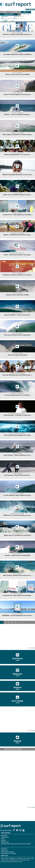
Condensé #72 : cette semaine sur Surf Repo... (17, 214)
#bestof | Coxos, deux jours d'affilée (17, 295)
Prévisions (5, 837)
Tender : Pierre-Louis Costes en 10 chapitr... (17, 254)
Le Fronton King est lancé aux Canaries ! (17, 395)
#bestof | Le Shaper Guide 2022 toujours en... (17, 34)
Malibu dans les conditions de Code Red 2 (17, 535)
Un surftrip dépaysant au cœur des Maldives (17, 54)
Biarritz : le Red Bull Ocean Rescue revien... (17, 234)
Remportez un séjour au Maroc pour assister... (17, 275)
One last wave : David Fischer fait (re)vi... (17, 475)
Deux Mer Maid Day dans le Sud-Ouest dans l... (17, 375)
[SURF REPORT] (10, 827)
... (19, 622)
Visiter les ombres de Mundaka (17, 355)
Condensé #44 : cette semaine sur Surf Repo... (17, 595)
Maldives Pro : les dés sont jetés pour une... (18, 515)
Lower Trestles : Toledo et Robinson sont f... (17, 455)
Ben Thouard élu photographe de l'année (17, 435)
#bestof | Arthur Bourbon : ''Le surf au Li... (17, 154)
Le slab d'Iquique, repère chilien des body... (17, 495)
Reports (17, 687)
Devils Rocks (9, 14)
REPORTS (4, 835)
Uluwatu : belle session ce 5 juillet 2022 (17, 555)
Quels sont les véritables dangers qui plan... (17, 194)
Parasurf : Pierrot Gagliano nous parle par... (17, 94)
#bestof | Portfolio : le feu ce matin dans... (17, 315)
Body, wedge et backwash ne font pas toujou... (17, 134)
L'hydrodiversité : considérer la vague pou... (17, 415)
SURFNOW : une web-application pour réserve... (17, 615)
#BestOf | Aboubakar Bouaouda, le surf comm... (17, 174)
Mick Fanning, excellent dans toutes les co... (17, 575)
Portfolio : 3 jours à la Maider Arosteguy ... (17, 114)
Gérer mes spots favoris (13, 749)
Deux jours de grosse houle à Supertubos (17, 335)
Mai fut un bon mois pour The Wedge (17, 74)
